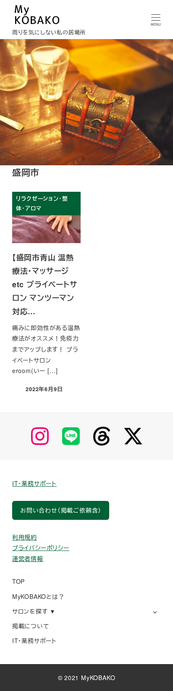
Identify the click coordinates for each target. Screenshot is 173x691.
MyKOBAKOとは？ (38, 596)
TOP (18, 581)
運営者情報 (27, 558)
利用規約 (24, 537)
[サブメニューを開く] (155, 612)
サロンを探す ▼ (34, 611)
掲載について (31, 626)
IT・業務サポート (34, 483)
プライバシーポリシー (40, 547)
